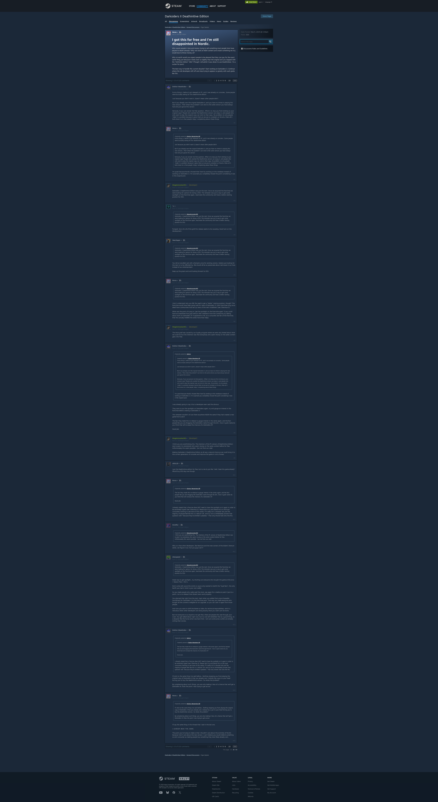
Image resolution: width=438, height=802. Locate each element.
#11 (234, 519)
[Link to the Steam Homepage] (173, 8)
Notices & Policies (254, 789)
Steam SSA (215, 785)
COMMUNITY (202, 6)
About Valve (236, 781)
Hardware (235, 789)
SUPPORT (222, 6)
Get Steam (270, 781)
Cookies (250, 793)
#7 (234, 340)
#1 (234, 123)
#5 (234, 275)
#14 (234, 690)
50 (236, 750)
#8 (234, 433)
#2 (234, 179)
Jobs (233, 785)
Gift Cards (215, 796)
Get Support (271, 789)
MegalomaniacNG (192, 214)
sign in (260, 2)
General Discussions (193, 27)
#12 (234, 551)
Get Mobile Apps (273, 785)
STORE (192, 6)
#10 (234, 475)
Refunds (250, 796)
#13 (234, 624)
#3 (234, 200)
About (213, 6)
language (268, 2)
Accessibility (252, 785)
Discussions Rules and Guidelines (255, 49)
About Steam (216, 781)
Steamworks (216, 789)
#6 (234, 321)
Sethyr (189, 354)
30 (234, 750)
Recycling (235, 793)
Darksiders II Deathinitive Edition (175, 27)
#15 (234, 741)
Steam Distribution (218, 793)
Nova (174, 32)
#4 (234, 235)
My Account (271, 793)
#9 (234, 458)
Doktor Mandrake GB (193, 136)
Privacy (250, 781)
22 (229, 80)
